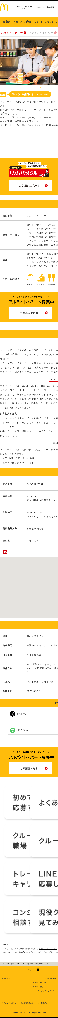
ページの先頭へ (27, 970)
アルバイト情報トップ (8, 979)
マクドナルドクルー (41, 32)
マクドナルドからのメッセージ (24, 7)
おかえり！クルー (12, 32)
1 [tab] (40, 87)
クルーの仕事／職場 (45, 7)
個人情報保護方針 (27, 1003)
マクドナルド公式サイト (9, 1003)
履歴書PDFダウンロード (48, 949)
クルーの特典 (38, 987)
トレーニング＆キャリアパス (43, 991)
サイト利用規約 (41, 1003)
